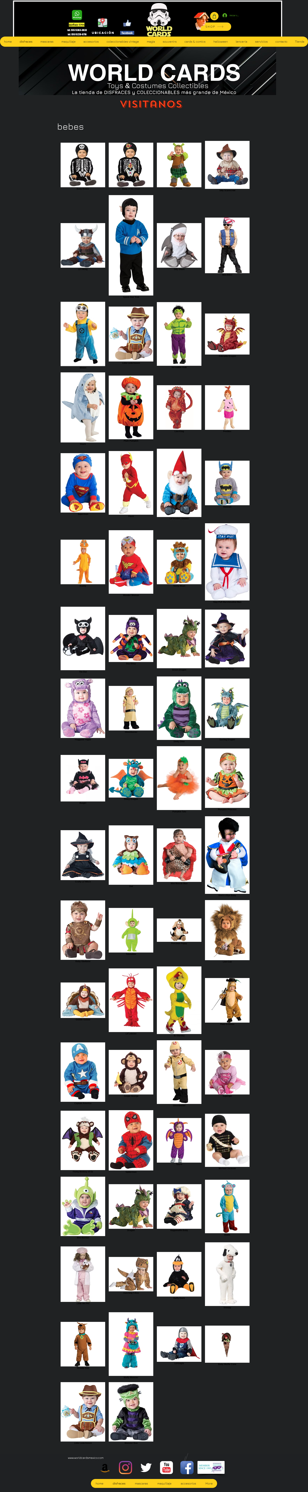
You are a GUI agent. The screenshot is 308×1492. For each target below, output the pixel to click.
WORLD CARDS (154, 72)
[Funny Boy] (201, 20)
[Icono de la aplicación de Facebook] (187, 1467)
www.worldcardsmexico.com (86, 1457)
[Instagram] (125, 1467)
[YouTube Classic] (166, 1467)
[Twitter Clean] (146, 1467)
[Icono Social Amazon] (105, 1467)
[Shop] (214, 16)
